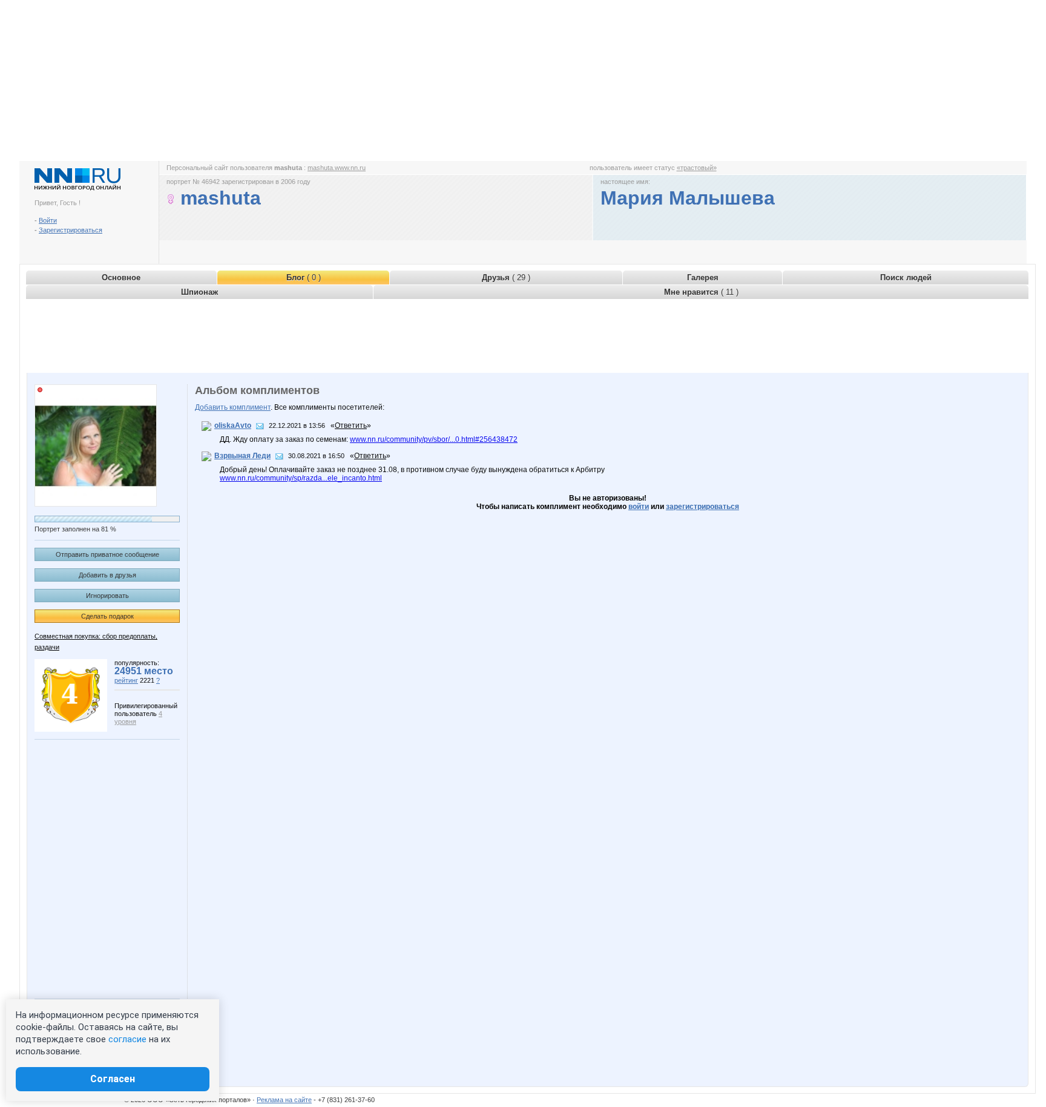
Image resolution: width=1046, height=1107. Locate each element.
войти (638, 506)
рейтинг (126, 680)
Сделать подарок (107, 616)
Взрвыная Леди (242, 456)
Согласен (112, 1079)
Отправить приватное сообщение (107, 554)
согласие (127, 1039)
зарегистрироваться (702, 506)
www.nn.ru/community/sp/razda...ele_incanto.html (301, 478)
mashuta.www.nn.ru (337, 167)
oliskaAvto (232, 425)
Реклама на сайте (284, 1099)
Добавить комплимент (233, 407)
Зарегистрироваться (70, 230)
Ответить (351, 425)
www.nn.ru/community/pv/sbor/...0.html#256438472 (434, 439)
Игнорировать (107, 595)
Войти (48, 220)
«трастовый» (697, 167)
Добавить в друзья (107, 575)
